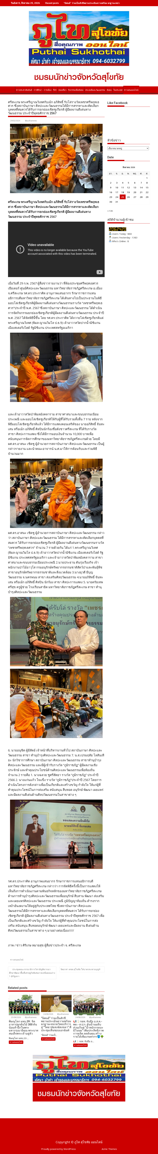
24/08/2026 (48, 1014)
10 (116, 187)
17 (116, 192)
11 (122, 187)
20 (134, 192)
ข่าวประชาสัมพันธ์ (24, 90)
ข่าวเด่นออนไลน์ (131, 90)
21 (141, 192)
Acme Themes (109, 1148)
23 (110, 197)
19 (128, 192)
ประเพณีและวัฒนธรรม (95, 90)
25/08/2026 (15, 1017)
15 (147, 187)
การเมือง (47, 90)
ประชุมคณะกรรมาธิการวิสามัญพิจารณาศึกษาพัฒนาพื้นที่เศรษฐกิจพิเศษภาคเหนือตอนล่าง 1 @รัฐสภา (32, 973)
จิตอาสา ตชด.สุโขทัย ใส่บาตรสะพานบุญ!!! (80, 969)
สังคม (109, 90)
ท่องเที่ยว (62, 90)
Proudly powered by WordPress (58, 1148)
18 (122, 192)
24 (116, 197)
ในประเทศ (117, 90)
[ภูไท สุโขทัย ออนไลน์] (11, 89)
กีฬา (55, 90)
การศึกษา (38, 90)
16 (110, 192)
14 (141, 187)
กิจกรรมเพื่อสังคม (75, 90)
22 (147, 192)
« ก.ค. (110, 210)
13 (134, 187)
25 (122, 197)
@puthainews (31, 120)
